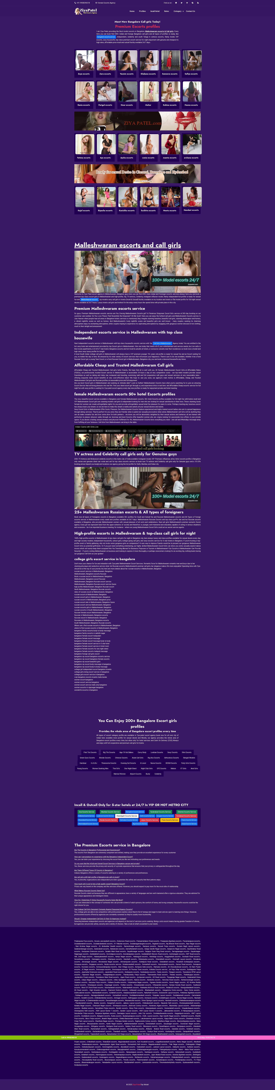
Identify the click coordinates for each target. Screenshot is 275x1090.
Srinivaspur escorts (103, 969)
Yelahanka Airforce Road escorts (152, 988)
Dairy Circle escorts (192, 990)
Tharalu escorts (176, 975)
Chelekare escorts (193, 1019)
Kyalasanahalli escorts (191, 1062)
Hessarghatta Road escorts (93, 1060)
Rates (166, 11)
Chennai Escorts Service (187, 812)
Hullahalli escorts (193, 1029)
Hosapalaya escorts (82, 1026)
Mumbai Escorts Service (110, 812)
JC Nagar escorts (88, 969)
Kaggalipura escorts (182, 1013)
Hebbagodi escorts (140, 957)
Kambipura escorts (152, 1052)
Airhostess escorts (171, 758)
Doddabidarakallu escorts (103, 944)
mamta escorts (169, 157)
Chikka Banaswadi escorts (129, 1019)
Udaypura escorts (106, 980)
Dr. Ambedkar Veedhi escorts (111, 946)
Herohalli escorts (130, 959)
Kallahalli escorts (88, 1055)
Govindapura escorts (114, 954)
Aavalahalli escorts (128, 1047)
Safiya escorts (191, 73)
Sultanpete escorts (132, 972)
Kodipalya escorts (81, 1065)
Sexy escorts (172, 752)
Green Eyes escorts (87, 758)
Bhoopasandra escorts (96, 1024)
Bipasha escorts (105, 210)
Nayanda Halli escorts (169, 1003)
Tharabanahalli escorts (84, 1003)
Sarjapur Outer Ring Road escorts (158, 951)
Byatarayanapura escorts (132, 1016)
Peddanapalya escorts (184, 1060)
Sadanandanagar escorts (83, 949)
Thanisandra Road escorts (158, 975)
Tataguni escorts (175, 972)
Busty (148, 774)
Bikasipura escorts (150, 1026)
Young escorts (82, 768)
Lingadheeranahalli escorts (165, 1042)
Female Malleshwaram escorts (132, 399)
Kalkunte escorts (179, 1047)
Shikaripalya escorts (146, 959)
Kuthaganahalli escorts (117, 1029)
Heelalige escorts (156, 957)
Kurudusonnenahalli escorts (85, 1049)
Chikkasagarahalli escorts (107, 1049)
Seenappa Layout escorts (127, 1013)
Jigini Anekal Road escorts (161, 1055)
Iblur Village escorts (126, 967)
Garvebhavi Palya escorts (105, 1008)
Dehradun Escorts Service (129, 820)
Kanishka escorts (127, 210)
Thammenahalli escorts (146, 1060)
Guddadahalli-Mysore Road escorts (155, 954)
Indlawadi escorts (136, 990)
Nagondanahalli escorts (127, 1042)
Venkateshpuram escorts (91, 1047)
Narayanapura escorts (135, 1052)
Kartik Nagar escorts (114, 1024)
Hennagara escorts (99, 959)
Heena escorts (191, 105)
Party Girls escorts (188, 763)
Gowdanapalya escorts (132, 954)
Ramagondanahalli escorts (101, 995)
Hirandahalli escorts (164, 959)
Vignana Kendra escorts (159, 982)
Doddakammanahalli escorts (140, 995)
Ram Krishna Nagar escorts (87, 946)
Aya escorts (105, 157)
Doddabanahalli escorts (83, 944)
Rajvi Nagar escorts (193, 944)
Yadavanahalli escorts (130, 988)
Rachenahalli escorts (99, 1029)
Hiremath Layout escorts (182, 959)
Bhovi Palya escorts (93, 1019)
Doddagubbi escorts (117, 1052)
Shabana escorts (148, 73)
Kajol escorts (84, 210)
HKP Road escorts (193, 954)
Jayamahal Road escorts (114, 972)
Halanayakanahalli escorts (104, 957)
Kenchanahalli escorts (113, 988)
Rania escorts (84, 105)
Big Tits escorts (109, 752)
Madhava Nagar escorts (167, 1021)
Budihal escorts (88, 1008)
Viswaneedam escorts (143, 985)
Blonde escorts (105, 758)
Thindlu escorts (129, 1060)
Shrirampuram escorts (129, 962)
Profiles (142, 11)
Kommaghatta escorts (111, 1047)
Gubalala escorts (178, 1029)
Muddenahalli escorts (132, 1062)
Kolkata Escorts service (158, 969)
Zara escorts (105, 73)
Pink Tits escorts (90, 752)
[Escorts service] (128, 438)
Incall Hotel (155, 11)
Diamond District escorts (118, 990)
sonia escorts (148, 157)
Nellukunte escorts (142, 1057)
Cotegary (177, 11)
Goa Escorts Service (86, 812)
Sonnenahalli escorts (172, 1008)
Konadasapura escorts (165, 1060)
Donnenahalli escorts (154, 1024)
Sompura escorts (151, 998)
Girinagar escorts (120, 998)
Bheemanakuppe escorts (91, 1062)
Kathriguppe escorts (136, 998)
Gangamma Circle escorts (173, 990)
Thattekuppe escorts (192, 975)
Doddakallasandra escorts (163, 1013)
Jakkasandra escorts (172, 1011)
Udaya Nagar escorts (90, 980)
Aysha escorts (126, 157)
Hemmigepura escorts (104, 1055)
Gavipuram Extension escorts (93, 951)
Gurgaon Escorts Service (165, 816)
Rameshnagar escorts (133, 946)
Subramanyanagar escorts (160, 1057)
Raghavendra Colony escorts (146, 1021)
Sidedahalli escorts (167, 962)
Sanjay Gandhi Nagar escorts (155, 949)
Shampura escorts (115, 959)
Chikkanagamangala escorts (148, 1049)
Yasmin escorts (127, 73)
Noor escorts (127, 105)
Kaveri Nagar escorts (177, 982)
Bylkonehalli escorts (183, 1052)
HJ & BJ (94, 763)
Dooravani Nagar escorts (190, 1024)
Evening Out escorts (128, 763)
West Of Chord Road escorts (92, 988)
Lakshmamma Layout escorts (152, 1019)
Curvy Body (142, 752)
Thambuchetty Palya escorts (134, 975)
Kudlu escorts (116, 1016)
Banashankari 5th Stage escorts (144, 1034)
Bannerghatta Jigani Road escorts (113, 1044)
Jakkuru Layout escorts (132, 1003)
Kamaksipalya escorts (136, 1029)
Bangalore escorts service (106, 37)
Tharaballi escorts (120, 1031)
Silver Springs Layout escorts (153, 1000)
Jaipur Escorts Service (149, 820)
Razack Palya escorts (167, 946)
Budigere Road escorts (115, 1026)
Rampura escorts (150, 946)
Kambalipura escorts (99, 1052)
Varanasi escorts (81, 982)
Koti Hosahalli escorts (145, 1042)
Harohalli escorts (171, 1000)
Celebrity (158, 774)
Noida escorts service (113, 964)
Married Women (120, 774)
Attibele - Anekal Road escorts (158, 1029)
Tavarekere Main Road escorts (107, 977)
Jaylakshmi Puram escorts (84, 977)
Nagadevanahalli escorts (158, 1044)
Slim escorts (186, 752)
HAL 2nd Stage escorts (83, 957)
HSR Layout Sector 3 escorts (151, 1011)
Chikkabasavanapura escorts (190, 1000)
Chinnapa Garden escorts (124, 1021)
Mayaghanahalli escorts (127, 1049)
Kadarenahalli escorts (90, 1057)
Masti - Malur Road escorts (189, 1049)
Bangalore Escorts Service (135, 812)
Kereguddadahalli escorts (190, 988)
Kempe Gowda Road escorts (180, 985)
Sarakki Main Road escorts (115, 951)
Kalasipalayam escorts (154, 1008)
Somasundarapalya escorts (106, 967)
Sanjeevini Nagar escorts (176, 949)
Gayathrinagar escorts (135, 951)
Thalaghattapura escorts (112, 975)
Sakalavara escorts (117, 949)
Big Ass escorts (154, 758)
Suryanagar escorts (171, 1024)
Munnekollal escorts (133, 1000)
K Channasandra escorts (95, 1000)
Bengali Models (189, 758)
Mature (173, 768)
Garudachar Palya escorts (84, 1013)
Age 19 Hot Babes (126, 752)
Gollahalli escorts (116, 993)
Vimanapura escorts (95, 985)
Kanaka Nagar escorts (83, 1006)
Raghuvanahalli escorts (141, 1055)
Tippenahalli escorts (98, 1034)
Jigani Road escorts (128, 977)
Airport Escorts (135, 774)
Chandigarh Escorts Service (127, 816)
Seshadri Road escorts (191, 957)
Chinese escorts (121, 758)
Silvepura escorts (81, 964)
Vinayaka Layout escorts (162, 995)
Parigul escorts (105, 105)
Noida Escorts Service (108, 820)
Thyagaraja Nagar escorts (176, 977)
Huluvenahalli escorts (166, 964)
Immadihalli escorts (120, 995)
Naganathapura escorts (125, 1057)
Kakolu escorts (140, 980)
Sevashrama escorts (82, 959)
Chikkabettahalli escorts (180, 1057)
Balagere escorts (103, 1016)
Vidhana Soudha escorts (117, 982)
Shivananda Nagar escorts (109, 962)
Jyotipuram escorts (144, 977)
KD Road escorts (159, 977)
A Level (143, 763)
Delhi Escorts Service (147, 816)
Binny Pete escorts (137, 1008)
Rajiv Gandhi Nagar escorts (170, 1016)
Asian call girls (137, 758)
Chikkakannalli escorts (151, 1003)
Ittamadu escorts (160, 967)
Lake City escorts (145, 1013)
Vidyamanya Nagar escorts (138, 982)
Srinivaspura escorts (120, 969)
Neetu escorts (169, 210)
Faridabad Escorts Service (186, 816)
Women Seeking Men (100, 768)
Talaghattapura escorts (137, 1031)
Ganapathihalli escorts (191, 1031)
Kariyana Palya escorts (98, 982)
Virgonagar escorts (111, 985)
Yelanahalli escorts (110, 1042)
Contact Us (190, 11)
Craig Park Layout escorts (84, 1021)
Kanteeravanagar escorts (190, 980)
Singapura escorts (96, 964)
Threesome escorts (108, 763)
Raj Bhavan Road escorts (175, 944)
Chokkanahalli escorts (83, 1031)
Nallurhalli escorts (151, 993)
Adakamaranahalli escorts (134, 1024)
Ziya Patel (136, 1085)
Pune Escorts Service (170, 820)
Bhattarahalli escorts (153, 990)
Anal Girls (194, 768)
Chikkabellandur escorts (104, 998)
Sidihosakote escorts (82, 993)
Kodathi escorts (87, 998)
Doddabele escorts (88, 1016)
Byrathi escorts (122, 1008)
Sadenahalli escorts (101, 949)
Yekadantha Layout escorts (112, 1062)
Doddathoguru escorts (167, 998)
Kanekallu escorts (154, 980)
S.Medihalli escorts (94, 1042)
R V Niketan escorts (121, 944)
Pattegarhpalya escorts (169, 1049)
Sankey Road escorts (133, 1026)
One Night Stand (130, 768)
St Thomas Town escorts (138, 969)
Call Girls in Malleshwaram (162, 343)
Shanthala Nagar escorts (104, 1021)
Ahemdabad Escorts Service (88, 824)
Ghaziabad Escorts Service (88, 820)
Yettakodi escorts (173, 988)
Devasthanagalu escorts (115, 1000)
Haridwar (83, 763)
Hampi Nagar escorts (123, 957)
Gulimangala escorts (177, 954)
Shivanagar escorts (89, 962)
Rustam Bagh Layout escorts (188, 946)
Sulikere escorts (193, 1047)
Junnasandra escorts (150, 1062)
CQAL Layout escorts (150, 1016)
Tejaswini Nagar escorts (92, 975)
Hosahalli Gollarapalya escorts (188, 962)
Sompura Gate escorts (144, 967)
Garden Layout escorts (129, 1011)
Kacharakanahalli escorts (102, 1031)
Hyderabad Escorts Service (160, 812)
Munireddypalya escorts (186, 1021)
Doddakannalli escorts (182, 995)
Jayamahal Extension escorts (92, 972)
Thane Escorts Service (188, 820)
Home (132, 11)
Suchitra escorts (148, 210)
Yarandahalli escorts (82, 1052)
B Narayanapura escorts (190, 1011)
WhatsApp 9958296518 (206, 1038)
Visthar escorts (127, 985)
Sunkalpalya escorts (148, 972)
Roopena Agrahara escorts (105, 1013)
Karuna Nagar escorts (185, 998)
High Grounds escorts (98, 990)
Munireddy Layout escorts (179, 1006)
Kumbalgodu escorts (173, 1031)
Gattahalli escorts (187, 1016)
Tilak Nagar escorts (177, 1044)
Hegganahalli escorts (172, 957)
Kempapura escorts (184, 1026)
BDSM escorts (171, 763)
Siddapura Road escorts (149, 962)
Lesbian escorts (157, 752)
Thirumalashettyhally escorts (170, 1062)
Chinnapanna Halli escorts (84, 1011)
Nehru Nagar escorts (185, 1042)
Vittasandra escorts (160, 985)
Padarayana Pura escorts (84, 941)
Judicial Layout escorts (162, 1047)
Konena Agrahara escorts (182, 1055)
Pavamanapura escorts (191, 941)
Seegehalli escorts (114, 1003)
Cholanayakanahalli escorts (189, 1003)
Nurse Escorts (155, 763)
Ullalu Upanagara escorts (123, 980)
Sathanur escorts (167, 1052)
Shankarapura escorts (90, 1044)
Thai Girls (116, 768)
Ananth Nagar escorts (110, 1019)
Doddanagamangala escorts (141, 944)
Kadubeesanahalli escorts (133, 993)
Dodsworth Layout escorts (169, 993)
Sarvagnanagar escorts (181, 951)
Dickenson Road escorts (126, 941)
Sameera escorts (169, 73)
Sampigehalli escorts (183, 1034)
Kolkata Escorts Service (86, 816)
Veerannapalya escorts (123, 1055)
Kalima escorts (169, 105)
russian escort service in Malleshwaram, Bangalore (93, 571)
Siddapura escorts (82, 995)
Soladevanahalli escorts (132, 964)
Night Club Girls (147, 768)
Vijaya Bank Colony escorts (174, 1019)
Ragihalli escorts (158, 944)
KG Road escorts (81, 990)
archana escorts (191, 157)
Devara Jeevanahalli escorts (105, 941)
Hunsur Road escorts (184, 964)
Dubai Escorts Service (189, 824)
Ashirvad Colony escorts (138, 1006)
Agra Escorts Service (140, 824)
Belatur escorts (100, 1003)
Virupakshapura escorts (191, 1008)
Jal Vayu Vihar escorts (177, 969)
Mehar (148, 105)
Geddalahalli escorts (98, 954)
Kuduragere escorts (107, 1057)
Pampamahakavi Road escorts (148, 941)
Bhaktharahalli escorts (166, 1034)
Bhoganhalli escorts (82, 1034)
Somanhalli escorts (149, 964)
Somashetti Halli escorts (137, 1044)
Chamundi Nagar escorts (102, 1006)
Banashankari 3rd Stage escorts (119, 1034)
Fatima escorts (83, 157)
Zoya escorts (84, 73)
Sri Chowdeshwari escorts (178, 967)
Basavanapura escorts (113, 1060)
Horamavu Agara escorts (158, 1006)
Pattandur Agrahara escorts (190, 993)
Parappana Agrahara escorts (171, 941)
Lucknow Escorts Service (105, 816)
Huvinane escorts (88, 967)
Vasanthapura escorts (167, 1026)
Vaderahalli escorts (144, 1047)
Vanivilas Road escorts (171, 980)
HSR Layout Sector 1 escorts (107, 1011)
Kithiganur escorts (98, 1026)
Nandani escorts (191, 210)
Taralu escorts (162, 972)
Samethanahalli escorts (135, 949)
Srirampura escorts (120, 1006)
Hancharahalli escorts (100, 993)
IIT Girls (183, 768)
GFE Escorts (161, 768)
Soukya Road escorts (155, 1031)
